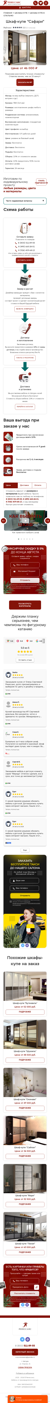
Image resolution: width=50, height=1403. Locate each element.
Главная (7, 13)
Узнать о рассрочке (25, 358)
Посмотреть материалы (25, 605)
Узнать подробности (41, 182)
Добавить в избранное (25, 1373)
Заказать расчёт (25, 82)
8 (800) (25, 1346)
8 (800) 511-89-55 (26, 243)
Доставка (24, 485)
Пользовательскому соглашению (19, 588)
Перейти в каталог (25, 407)
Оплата (37, 485)
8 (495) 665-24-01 (26, 247)
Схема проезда (25, 1367)
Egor (14, 821)
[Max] (27, 946)
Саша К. (15, 732)
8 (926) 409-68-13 (26, 250)
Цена (8, 485)
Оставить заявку (25, 260)
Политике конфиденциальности (26, 586)
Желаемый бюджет (27, 571)
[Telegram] (23, 946)
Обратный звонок (25, 1352)
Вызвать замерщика (25, 309)
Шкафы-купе (21, 13)
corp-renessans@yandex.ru (25, 1357)
